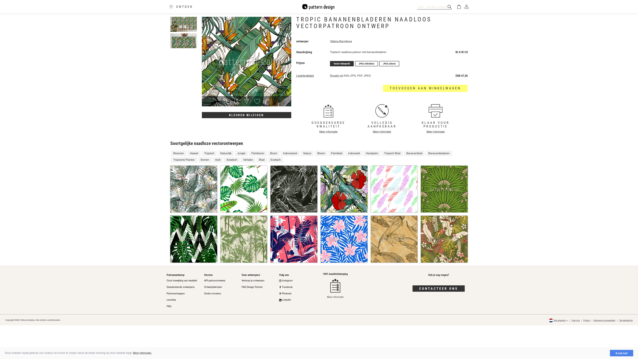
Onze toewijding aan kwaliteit (182, 280)
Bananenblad (414, 153)
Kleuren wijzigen (246, 115)
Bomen (205, 160)
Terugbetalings (626, 320)
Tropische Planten (184, 160)
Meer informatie (328, 131)
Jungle (241, 153)
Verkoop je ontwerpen (253, 280)
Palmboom (257, 153)
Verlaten (248, 160)
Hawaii (194, 153)
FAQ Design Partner (252, 287)
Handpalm (372, 153)
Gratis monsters (212, 293)
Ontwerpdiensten (213, 287)
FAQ (169, 306)
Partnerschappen (176, 293)
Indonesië (354, 153)
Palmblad (336, 153)
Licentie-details (305, 75)
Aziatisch (231, 160)
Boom (273, 153)
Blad (262, 160)
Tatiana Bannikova (341, 41)
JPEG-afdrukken (366, 63)
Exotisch (275, 160)
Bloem (321, 153)
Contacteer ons (438, 289)
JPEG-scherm (389, 63)
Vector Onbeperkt (342, 63)
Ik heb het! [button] (622, 353)
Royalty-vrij (336, 75)
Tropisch (209, 153)
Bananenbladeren (439, 153)
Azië (217, 160)
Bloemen (178, 153)
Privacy (586, 320)
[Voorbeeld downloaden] (236, 102)
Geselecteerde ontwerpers (181, 287)
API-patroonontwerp (214, 280)
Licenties (171, 299)
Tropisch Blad (392, 153)
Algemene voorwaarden (604, 320)
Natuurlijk (225, 153)
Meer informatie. (142, 353)
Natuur (307, 153)
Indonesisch (290, 153)
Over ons (576, 320)
